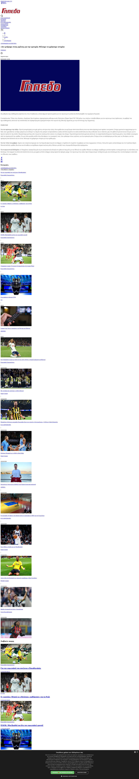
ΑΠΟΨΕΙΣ (3, 26)
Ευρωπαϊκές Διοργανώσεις (7, 665)
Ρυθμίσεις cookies (74, 769)
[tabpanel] (69, 404)
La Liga (3, 693)
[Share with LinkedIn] (2, 162)
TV (11, 1)
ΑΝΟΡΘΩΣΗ (7, 40)
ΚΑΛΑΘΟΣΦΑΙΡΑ (6, 22)
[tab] (4, 169)
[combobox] (135, 752)
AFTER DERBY (5, 28)
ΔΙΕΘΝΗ (3, 21)
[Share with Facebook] (2, 158)
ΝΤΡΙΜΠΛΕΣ (4, 25)
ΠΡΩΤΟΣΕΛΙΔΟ (5, 1)
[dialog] (69, 764)
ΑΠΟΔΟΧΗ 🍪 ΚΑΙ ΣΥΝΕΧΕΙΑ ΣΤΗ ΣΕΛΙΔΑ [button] (62, 772)
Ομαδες (6, 37)
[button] (69, 776)
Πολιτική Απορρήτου (84, 769)
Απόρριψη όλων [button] (81, 772)
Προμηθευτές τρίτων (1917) (67, 761)
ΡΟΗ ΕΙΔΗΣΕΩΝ (5, 18)
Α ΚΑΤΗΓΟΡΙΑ (12, 43)
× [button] (137, 752)
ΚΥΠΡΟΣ (3, 19)
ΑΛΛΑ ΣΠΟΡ (4, 23)
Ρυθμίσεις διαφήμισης (72, 767)
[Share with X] (2, 160)
